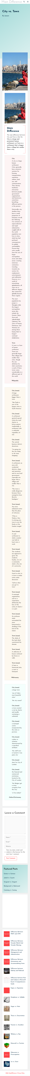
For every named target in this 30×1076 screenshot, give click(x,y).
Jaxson (6, 16)
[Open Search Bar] (24, 2)
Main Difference (12, 1)
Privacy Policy (21, 1073)
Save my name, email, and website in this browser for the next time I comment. (15, 852)
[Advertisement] (15, 33)
